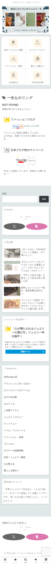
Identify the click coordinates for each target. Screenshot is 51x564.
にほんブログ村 (31, 126)
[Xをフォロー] (14, 226)
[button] (45, 413)
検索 (4, 193)
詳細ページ (25, 351)
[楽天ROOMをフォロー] (36, 226)
